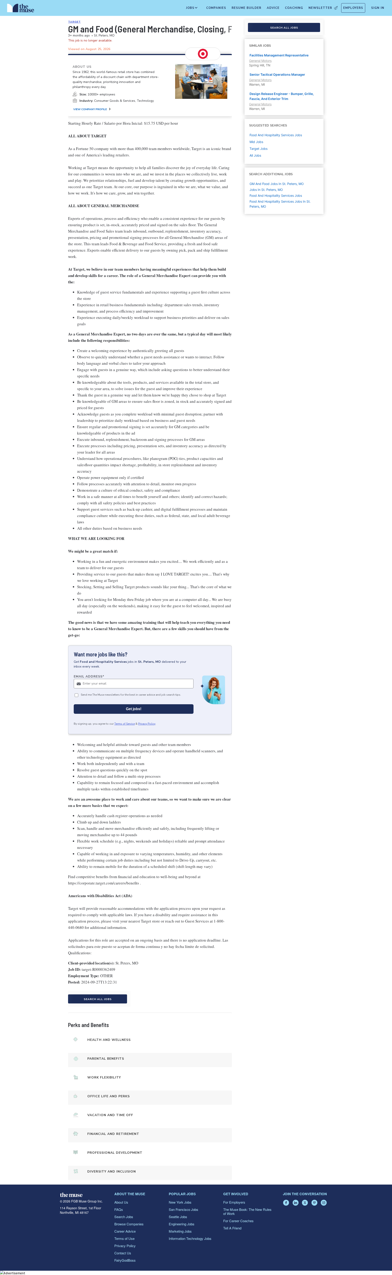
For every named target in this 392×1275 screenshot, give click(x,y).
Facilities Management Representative (279, 55)
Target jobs (258, 149)
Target (74, 22)
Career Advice (125, 1231)
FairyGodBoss (125, 1260)
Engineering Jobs (181, 1224)
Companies (216, 8)
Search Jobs (123, 1216)
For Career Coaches (238, 1220)
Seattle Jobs (178, 1216)
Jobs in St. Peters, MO (266, 190)
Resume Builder (246, 8)
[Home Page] (20, 9)
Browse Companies (129, 1224)
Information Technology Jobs (190, 1238)
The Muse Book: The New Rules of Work (247, 1211)
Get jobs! (133, 709)
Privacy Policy (146, 724)
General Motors (260, 61)
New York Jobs (180, 1202)
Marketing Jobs (180, 1231)
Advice (273, 8)
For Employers (234, 1202)
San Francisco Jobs (183, 1209)
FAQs (118, 1209)
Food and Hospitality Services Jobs (276, 195)
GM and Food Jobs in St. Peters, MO (277, 184)
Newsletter (320, 8)
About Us (121, 1202)
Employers (353, 8)
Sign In (377, 8)
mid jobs (256, 142)
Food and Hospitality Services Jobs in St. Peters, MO (280, 203)
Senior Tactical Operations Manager (277, 74)
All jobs (255, 155)
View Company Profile (90, 109)
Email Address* (89, 676)
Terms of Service (124, 724)
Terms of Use (124, 1238)
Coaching (294, 8)
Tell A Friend (232, 1228)
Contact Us (122, 1253)
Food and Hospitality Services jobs (276, 135)
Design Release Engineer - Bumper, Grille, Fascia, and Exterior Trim (282, 96)
